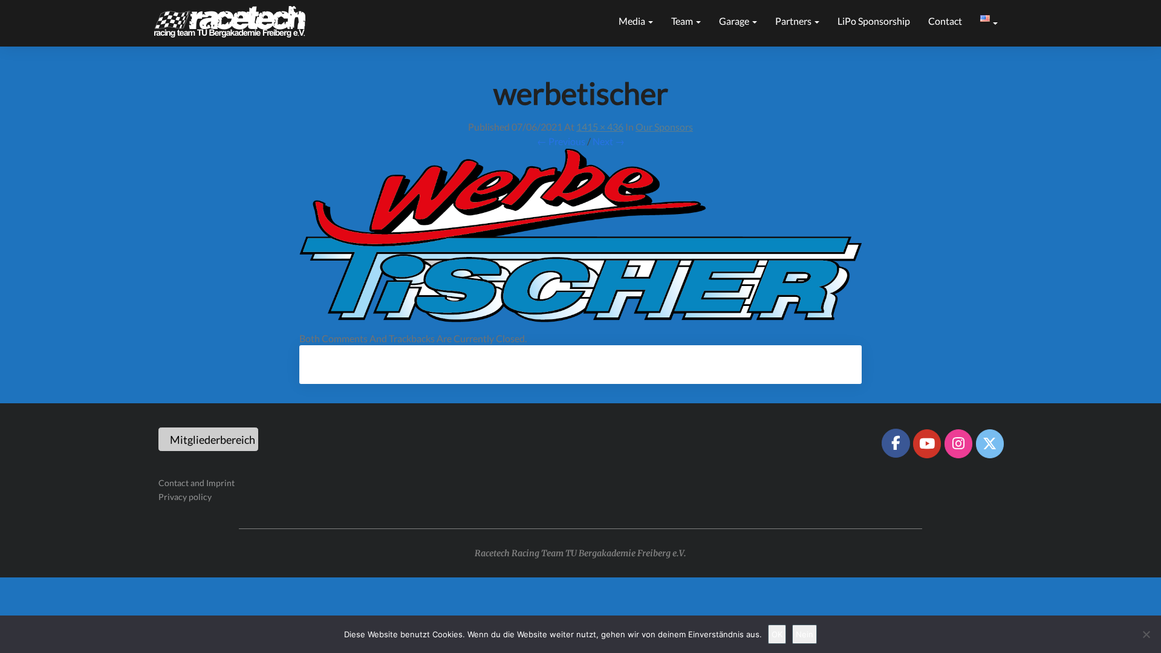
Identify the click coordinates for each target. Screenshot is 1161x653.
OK (777, 634)
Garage (735, 21)
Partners (794, 21)
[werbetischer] (580, 238)
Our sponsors (664, 126)
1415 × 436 (599, 126)
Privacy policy (185, 497)
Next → (609, 141)
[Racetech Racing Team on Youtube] (927, 443)
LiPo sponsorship (873, 21)
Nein (804, 634)
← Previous (561, 141)
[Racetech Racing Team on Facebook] (895, 443)
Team (683, 21)
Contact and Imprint (196, 483)
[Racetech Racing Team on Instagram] (958, 443)
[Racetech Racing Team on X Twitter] (990, 443)
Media (633, 21)
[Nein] (1146, 634)
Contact (945, 21)
